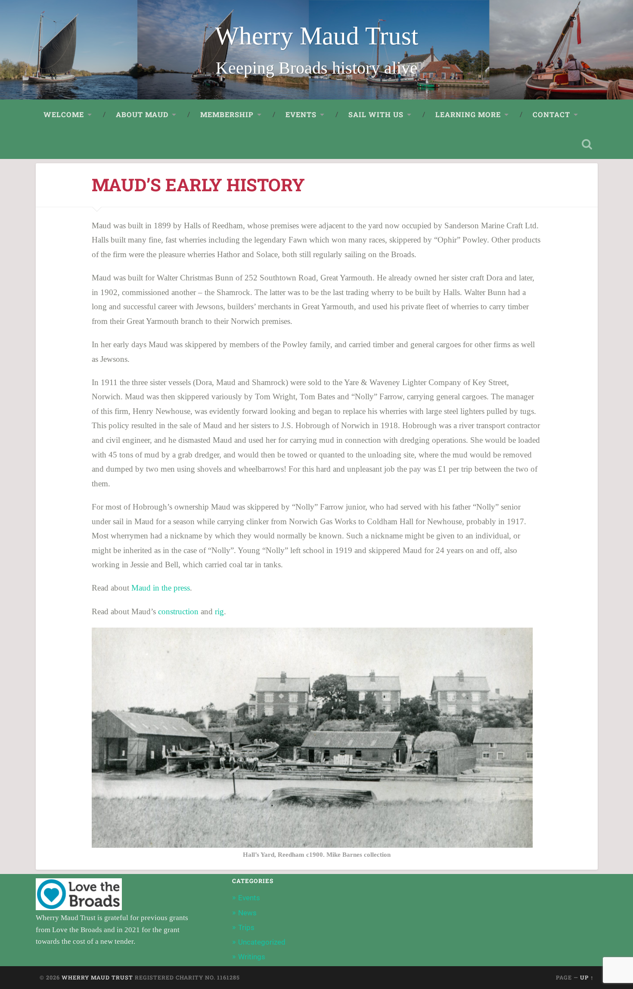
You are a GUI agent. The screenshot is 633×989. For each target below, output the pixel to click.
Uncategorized (261, 942)
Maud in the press (160, 587)
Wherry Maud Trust (316, 36)
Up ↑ (587, 977)
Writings (251, 956)
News (247, 912)
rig (219, 611)
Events (249, 897)
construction (178, 611)
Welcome (63, 114)
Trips (246, 927)
